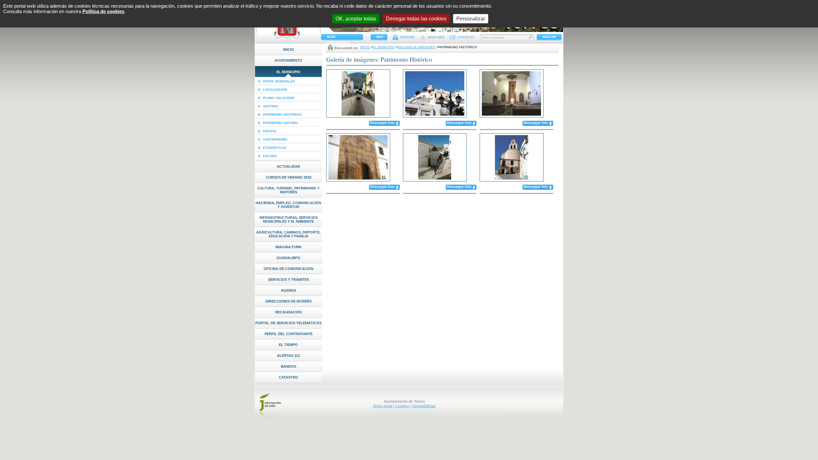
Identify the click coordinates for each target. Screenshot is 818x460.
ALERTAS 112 (288, 355)
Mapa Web (436, 37)
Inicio (288, 49)
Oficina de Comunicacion (288, 269)
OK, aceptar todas (356, 18)
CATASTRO (288, 377)
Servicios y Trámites (288, 279)
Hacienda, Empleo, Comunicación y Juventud (288, 205)
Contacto (466, 37)
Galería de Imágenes (417, 47)
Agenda (288, 290)
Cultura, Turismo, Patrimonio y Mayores (288, 190)
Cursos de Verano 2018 (288, 177)
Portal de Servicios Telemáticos (288, 323)
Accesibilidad (424, 406)
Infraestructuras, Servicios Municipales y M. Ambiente (288, 219)
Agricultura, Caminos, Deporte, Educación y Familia (288, 234)
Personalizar (470, 18)
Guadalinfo (288, 258)
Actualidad (288, 166)
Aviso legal (382, 406)
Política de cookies (103, 11)
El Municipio (288, 72)
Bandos (288, 366)
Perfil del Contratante (289, 334)
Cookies (402, 406)
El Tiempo (288, 345)
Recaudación (288, 312)
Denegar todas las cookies (416, 18)
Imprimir (407, 37)
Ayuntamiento (288, 60)
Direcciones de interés (289, 301)
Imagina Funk (288, 247)
